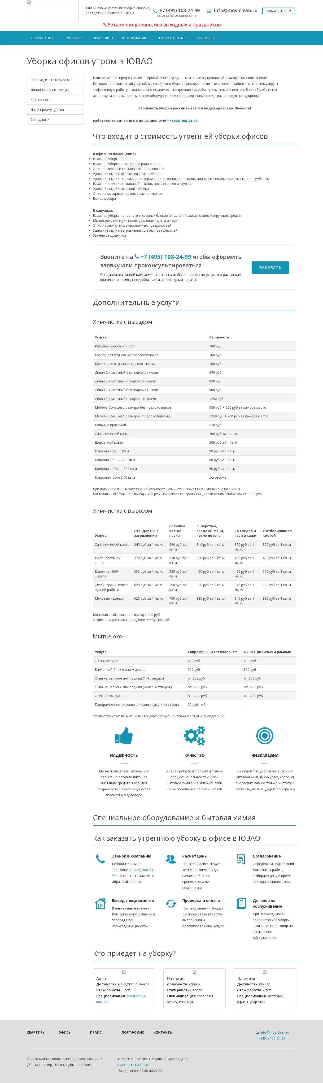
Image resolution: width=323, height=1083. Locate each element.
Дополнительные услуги (50, 89)
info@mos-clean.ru (274, 1032)
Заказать (270, 267)
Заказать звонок (278, 11)
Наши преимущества (47, 109)
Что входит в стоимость (50, 80)
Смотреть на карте (133, 1064)
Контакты (162, 1032)
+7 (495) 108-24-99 (182, 120)
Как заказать (41, 99)
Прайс (96, 1032)
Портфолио (131, 1032)
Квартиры (36, 1032)
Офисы (64, 1032)
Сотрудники (40, 119)
